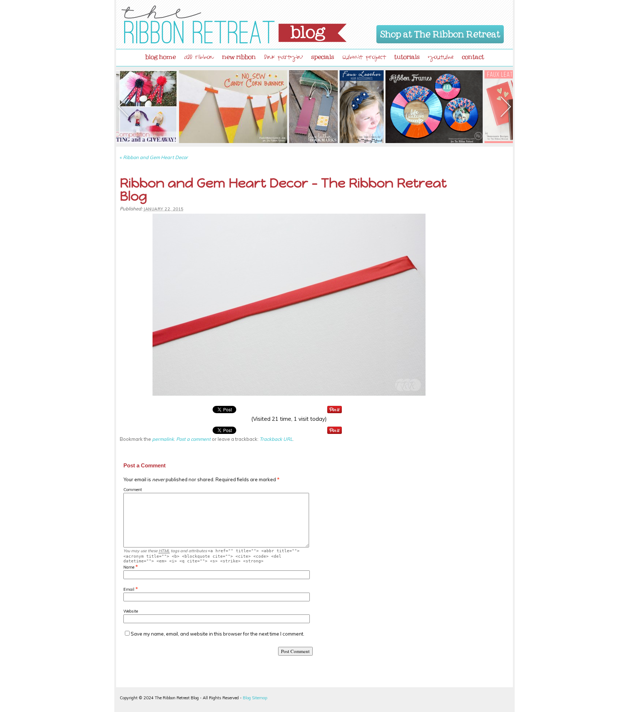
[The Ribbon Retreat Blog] (234, 24)
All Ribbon (199, 58)
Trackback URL (276, 439)
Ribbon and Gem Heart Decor (154, 157)
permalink (163, 439)
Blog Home (160, 55)
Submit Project (364, 58)
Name (128, 567)
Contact (473, 55)
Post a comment (193, 439)
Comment (132, 489)
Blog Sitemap (255, 697)
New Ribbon (239, 55)
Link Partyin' (283, 58)
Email (128, 589)
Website (130, 611)
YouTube (441, 58)
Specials (322, 55)
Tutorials (407, 55)
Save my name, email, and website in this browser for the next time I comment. (217, 634)
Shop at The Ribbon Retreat (440, 32)
